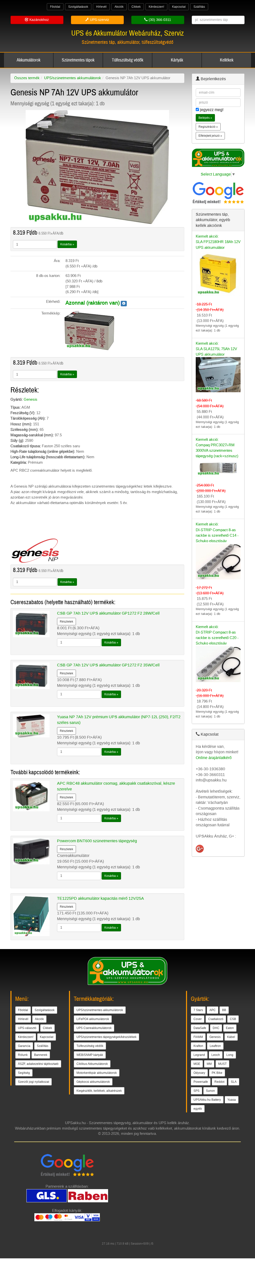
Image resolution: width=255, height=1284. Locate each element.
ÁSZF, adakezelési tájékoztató (38, 1064)
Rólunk (23, 1055)
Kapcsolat (179, 7)
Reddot (219, 1082)
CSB (233, 1019)
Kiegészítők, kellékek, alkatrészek (99, 1091)
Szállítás (199, 7)
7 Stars (198, 1010)
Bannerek (40, 1055)
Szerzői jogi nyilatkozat (33, 1082)
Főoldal (55, 7)
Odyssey (199, 1073)
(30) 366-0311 (159, 19)
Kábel (231, 1037)
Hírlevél (101, 7)
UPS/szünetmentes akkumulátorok (72, 77)
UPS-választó (27, 1028)
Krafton (198, 1046)
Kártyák (177, 60)
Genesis (30, 399)
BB (224, 1010)
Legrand (199, 1055)
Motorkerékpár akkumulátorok (96, 1073)
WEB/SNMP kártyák (89, 1055)
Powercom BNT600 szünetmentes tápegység (97, 840)
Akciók (119, 7)
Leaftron (215, 1046)
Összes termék (27, 77)
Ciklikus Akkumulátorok (92, 1064)
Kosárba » (67, 244)
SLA (234, 1082)
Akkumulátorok (28, 60)
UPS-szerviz (99, 19)
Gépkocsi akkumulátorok (93, 1082)
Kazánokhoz (38, 19)
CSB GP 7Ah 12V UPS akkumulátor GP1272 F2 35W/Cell (108, 665)
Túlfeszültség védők (127, 60)
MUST (222, 1064)
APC (212, 1010)
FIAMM (198, 1037)
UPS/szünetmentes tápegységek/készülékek (106, 1037)
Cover (197, 1019)
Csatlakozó (215, 1019)
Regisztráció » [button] (208, 127)
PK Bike (217, 1073)
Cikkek (136, 7)
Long (229, 1055)
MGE (196, 1064)
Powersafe (200, 1082)
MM (209, 1064)
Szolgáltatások (78, 7)
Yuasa (231, 1100)
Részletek (66, 622)
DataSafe (199, 1028)
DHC (216, 1028)
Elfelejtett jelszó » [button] (210, 136)
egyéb (197, 1109)
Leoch (215, 1055)
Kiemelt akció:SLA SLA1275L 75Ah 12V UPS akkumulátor (216, 349)
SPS (196, 1091)
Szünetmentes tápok (78, 60)
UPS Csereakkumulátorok (94, 1028)
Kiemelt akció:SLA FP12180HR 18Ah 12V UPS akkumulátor (218, 242)
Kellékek (226, 60)
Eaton (230, 1028)
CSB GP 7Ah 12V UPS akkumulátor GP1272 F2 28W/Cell (108, 613)
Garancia (24, 1046)
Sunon (210, 1091)
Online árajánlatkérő (214, 757)
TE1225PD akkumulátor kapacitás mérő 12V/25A (100, 898)
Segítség (24, 1073)
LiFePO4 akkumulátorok (92, 1019)
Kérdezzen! (156, 7)
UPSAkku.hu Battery (207, 1100)
